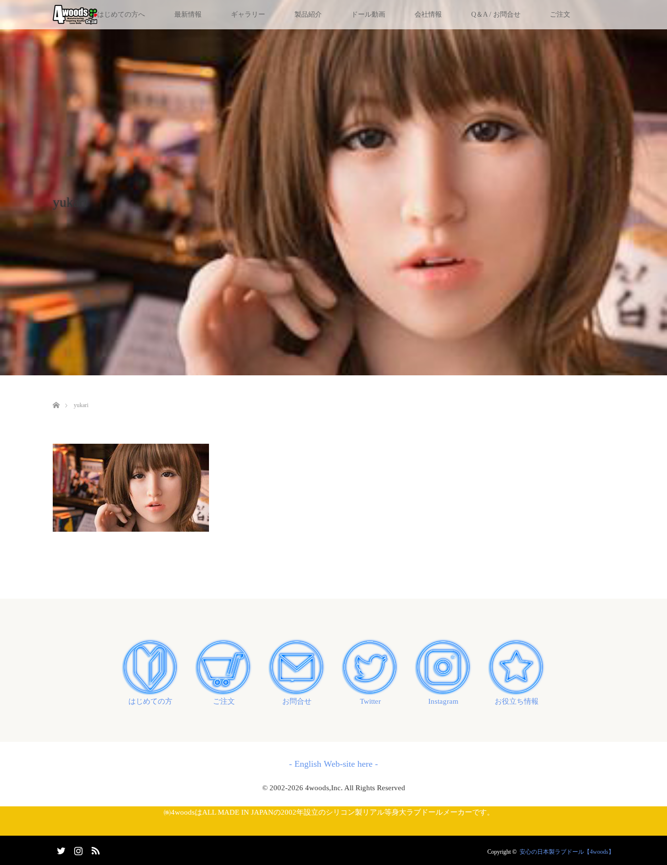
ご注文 (560, 14)
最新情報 (188, 14)
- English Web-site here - (333, 764)
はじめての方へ (121, 14)
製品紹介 (308, 14)
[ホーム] (56, 393)
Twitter (370, 701)
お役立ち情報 (517, 701)
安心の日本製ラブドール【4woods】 (567, 851)
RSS (94, 849)
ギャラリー (248, 14)
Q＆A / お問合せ (496, 14)
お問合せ (297, 701)
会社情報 (428, 14)
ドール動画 (368, 14)
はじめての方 (150, 701)
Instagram (443, 701)
